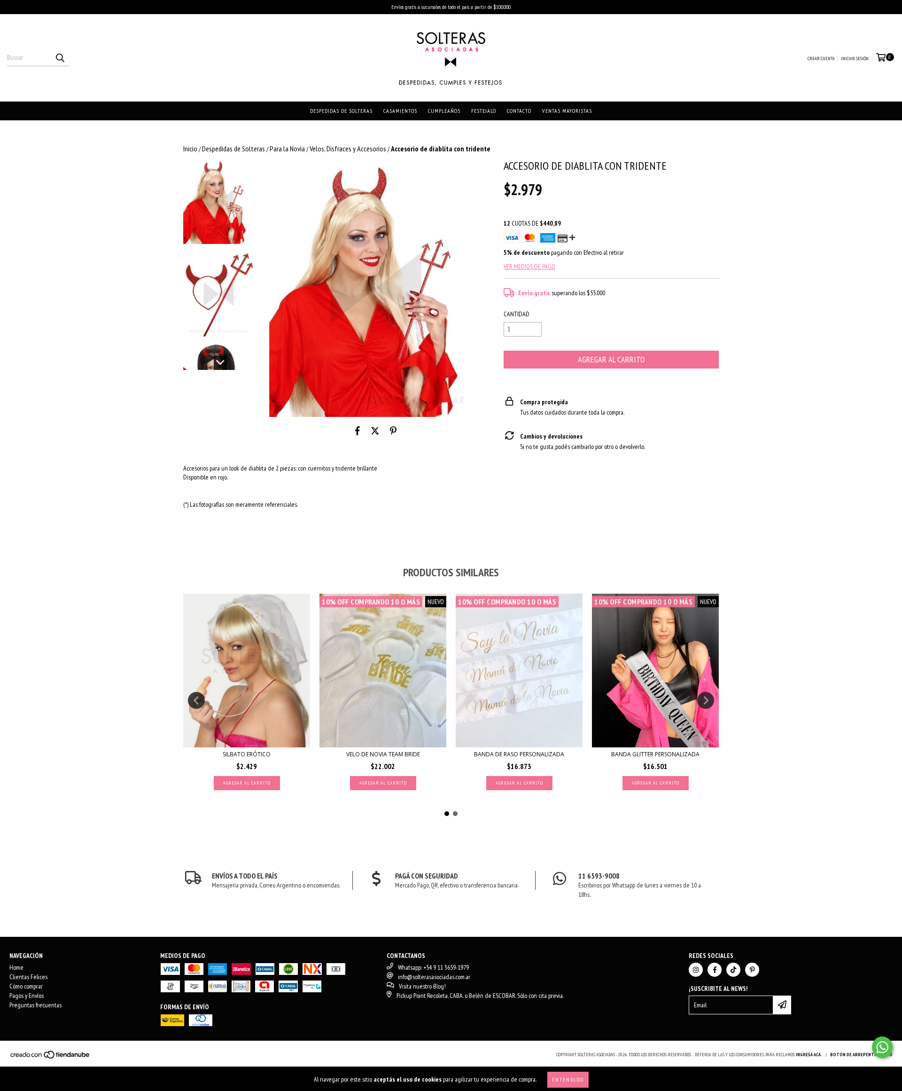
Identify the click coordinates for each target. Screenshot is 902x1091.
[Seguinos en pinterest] (752, 970)
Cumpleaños (444, 110)
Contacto (519, 110)
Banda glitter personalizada (655, 754)
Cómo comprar (26, 986)
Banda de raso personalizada (519, 754)
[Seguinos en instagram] (696, 970)
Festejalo (483, 110)
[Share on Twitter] (375, 431)
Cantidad (516, 314)
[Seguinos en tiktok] (733, 970)
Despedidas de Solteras (341, 110)
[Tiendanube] (50, 1058)
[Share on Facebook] (357, 431)
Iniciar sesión (855, 58)
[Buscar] (59, 57)
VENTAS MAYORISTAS (567, 110)
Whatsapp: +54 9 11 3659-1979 (433, 967)
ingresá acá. (809, 1055)
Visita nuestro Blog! (422, 986)
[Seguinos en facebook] (715, 970)
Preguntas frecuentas (35, 1005)
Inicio (190, 148)
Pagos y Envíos (26, 995)
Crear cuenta (821, 58)
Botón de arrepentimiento (861, 1055)
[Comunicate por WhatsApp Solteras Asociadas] (882, 1047)
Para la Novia (287, 148)
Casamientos (400, 110)
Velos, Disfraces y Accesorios (348, 148)
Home (16, 967)
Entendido (568, 1079)
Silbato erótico (247, 754)
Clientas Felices (28, 977)
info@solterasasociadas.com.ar (434, 977)
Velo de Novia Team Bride (383, 754)
